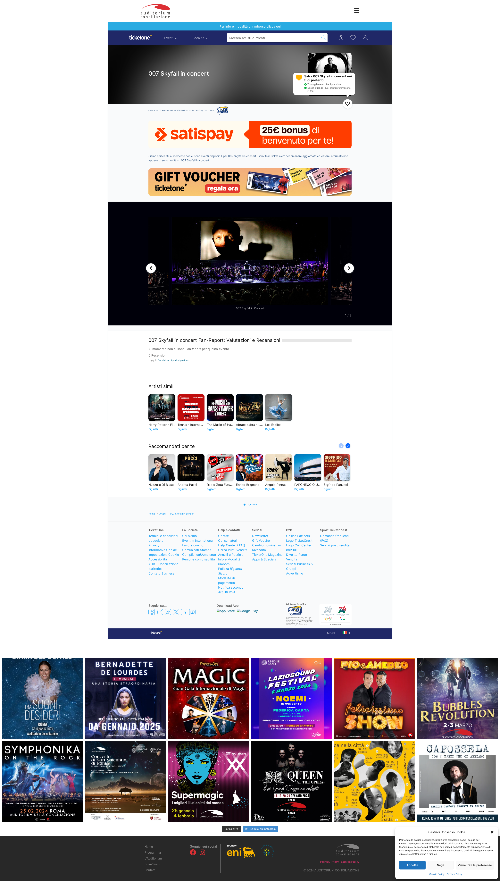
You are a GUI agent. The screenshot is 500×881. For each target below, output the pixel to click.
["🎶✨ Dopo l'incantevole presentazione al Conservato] (457, 781)
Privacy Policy (454, 874)
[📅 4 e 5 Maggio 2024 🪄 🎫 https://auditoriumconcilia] (208, 698)
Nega (440, 865)
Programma (153, 852)
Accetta (412, 865)
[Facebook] (193, 852)
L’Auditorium (153, 858)
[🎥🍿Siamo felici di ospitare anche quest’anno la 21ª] (374, 781)
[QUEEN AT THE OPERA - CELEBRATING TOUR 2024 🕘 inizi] (291, 781)
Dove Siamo (153, 864)
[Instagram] (202, 852)
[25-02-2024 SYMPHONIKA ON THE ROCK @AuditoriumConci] (42, 781)
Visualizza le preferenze (475, 865)
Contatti (150, 870)
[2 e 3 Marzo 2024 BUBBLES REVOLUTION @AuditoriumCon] (457, 698)
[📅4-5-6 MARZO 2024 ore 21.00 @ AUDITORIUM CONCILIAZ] (374, 698)
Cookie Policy (437, 874)
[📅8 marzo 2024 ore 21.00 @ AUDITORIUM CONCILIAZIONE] (291, 698)
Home (149, 847)
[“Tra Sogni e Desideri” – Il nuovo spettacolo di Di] (42, 698)
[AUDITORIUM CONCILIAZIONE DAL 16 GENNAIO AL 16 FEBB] (125, 698)
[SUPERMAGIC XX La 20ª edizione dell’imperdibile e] (208, 781)
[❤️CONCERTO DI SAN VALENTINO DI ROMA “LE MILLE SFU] (125, 781)
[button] (492, 832)
